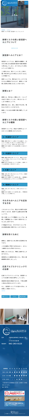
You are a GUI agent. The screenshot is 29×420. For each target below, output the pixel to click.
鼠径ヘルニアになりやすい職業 (6, 296)
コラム (9, 30)
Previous (1, 313)
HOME (3, 30)
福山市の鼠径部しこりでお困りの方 (23, 296)
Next (27, 313)
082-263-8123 (15, 343)
